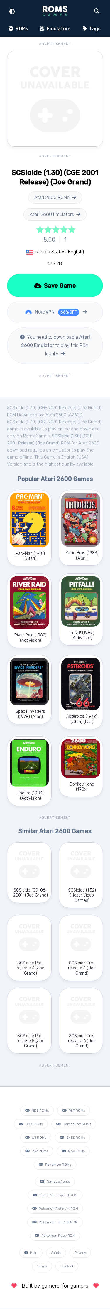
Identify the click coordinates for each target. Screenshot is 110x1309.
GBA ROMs (33, 1124)
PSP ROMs (76, 1110)
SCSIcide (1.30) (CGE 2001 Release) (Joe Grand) (54, 421)
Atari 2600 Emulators (52, 214)
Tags (94, 28)
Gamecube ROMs (76, 1124)
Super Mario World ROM (57, 1195)
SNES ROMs (75, 1138)
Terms (42, 1266)
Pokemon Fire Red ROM (58, 1222)
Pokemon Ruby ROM (57, 1236)
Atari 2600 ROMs (52, 197)
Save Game (59, 285)
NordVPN (55, 312)
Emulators (58, 28)
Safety (56, 1253)
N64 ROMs (76, 1151)
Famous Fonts (57, 1182)
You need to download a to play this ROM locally (55, 345)
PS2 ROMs (39, 1151)
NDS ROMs (40, 1110)
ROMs (21, 28)
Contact (66, 1266)
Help (33, 1253)
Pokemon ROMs (57, 1165)
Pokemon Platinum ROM (58, 1209)
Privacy (80, 1253)
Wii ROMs (38, 1138)
